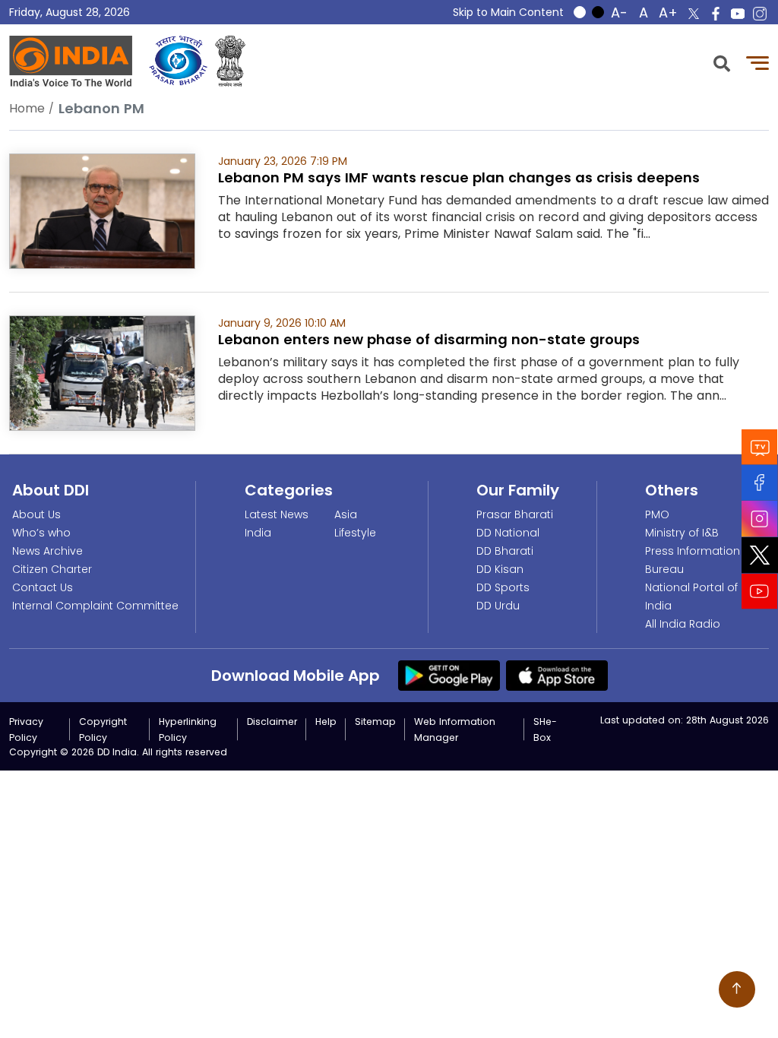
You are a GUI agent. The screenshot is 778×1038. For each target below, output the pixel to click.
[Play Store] (449, 674)
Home (27, 108)
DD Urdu (498, 605)
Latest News (276, 514)
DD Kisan (499, 569)
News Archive (47, 551)
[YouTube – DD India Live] (738, 14)
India (258, 532)
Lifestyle (355, 532)
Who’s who (41, 532)
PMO (657, 514)
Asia (345, 514)
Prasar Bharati (514, 514)
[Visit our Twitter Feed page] (760, 555)
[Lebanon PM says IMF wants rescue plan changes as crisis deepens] (102, 210)
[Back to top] (737, 989)
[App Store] (557, 674)
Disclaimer (272, 721)
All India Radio (682, 623)
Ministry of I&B (682, 532)
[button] (721, 62)
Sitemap (375, 721)
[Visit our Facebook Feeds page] (760, 483)
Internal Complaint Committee (95, 605)
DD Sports (503, 587)
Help (326, 721)
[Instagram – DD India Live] (760, 14)
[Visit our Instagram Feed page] (760, 519)
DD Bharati (504, 551)
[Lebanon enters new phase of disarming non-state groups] (102, 372)
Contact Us (42, 587)
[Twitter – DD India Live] (694, 14)
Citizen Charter (52, 569)
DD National (507, 532)
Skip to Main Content (508, 12)
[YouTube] (760, 591)
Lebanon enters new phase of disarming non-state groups (429, 339)
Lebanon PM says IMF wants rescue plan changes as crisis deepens (459, 177)
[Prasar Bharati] (178, 61)
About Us (36, 514)
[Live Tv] (760, 447)
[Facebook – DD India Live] (716, 14)
